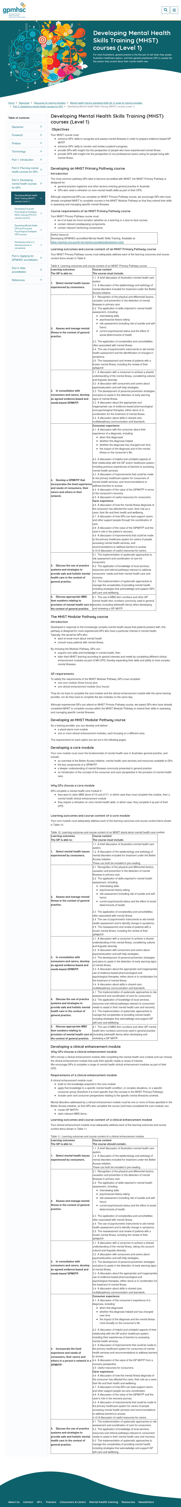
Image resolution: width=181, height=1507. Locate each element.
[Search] (166, 10)
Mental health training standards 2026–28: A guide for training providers (106, 102)
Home (11, 102)
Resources (24, 102)
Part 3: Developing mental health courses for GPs (38, 106)
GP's (39, 1502)
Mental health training (103, 1502)
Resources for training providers (50, 102)
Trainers (51, 1502)
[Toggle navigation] (174, 10)
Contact (28, 1502)
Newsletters (146, 1502)
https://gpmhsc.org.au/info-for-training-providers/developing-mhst (87, 242)
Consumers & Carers (73, 1502)
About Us (14, 1502)
